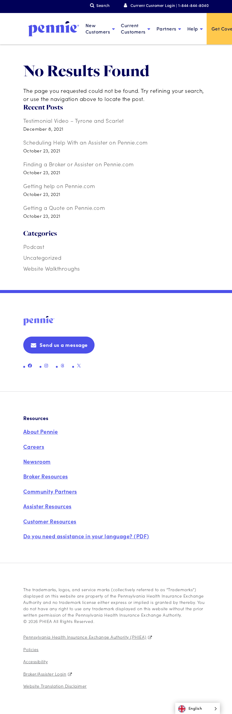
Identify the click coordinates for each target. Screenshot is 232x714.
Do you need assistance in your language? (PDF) (86, 536)
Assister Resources (47, 506)
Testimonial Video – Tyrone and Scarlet (73, 120)
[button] (197, 708)
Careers (33, 446)
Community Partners (50, 491)
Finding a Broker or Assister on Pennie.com (78, 164)
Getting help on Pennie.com (59, 186)
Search (102, 5)
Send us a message (64, 344)
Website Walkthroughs (51, 268)
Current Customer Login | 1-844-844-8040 (169, 5)
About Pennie (40, 431)
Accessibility (35, 661)
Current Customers (133, 28)
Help (192, 28)
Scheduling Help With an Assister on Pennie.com (85, 142)
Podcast (33, 246)
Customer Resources (49, 521)
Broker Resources (45, 476)
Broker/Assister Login (44, 674)
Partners (166, 28)
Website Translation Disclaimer (55, 686)
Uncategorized (42, 257)
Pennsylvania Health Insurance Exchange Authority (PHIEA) (85, 637)
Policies (31, 649)
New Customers (97, 28)
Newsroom (37, 461)
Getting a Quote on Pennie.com (64, 207)
